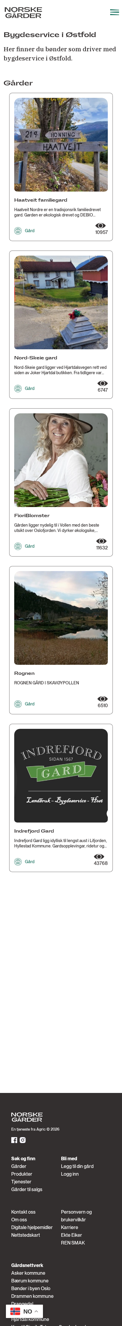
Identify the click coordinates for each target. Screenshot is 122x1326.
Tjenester (21, 1182)
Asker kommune (28, 1273)
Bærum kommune (30, 1281)
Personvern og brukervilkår (76, 1216)
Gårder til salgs (26, 1189)
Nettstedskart (25, 1235)
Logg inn (70, 1174)
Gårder (18, 1166)
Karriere (69, 1227)
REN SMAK (73, 1243)
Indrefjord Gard (34, 831)
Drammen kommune (32, 1296)
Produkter (21, 1174)
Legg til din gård (77, 1166)
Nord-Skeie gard (35, 358)
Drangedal (22, 1304)
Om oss (19, 1220)
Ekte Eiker (71, 1235)
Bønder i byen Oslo (30, 1288)
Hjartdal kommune (30, 1319)
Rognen (24, 673)
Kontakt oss (23, 1212)
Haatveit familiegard (40, 200)
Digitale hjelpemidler (32, 1227)
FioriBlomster (31, 516)
